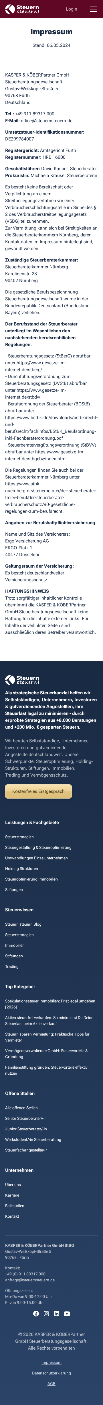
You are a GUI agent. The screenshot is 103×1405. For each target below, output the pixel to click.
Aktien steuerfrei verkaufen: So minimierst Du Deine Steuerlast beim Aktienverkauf (49, 1020)
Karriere (12, 1195)
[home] (22, 9)
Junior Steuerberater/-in (26, 1129)
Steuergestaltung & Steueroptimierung (38, 847)
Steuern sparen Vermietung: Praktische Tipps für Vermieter (47, 1037)
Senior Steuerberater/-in (26, 1118)
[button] (92, 9)
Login (71, 9)
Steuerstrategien (19, 837)
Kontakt (12, 1216)
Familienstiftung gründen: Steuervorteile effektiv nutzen (46, 1070)
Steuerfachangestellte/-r (26, 1150)
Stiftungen (14, 889)
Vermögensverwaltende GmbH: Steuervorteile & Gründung (46, 1053)
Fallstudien (14, 1205)
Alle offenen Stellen (21, 1107)
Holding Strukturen (21, 868)
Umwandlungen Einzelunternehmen (36, 858)
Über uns (13, 1184)
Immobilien (15, 945)
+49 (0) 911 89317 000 (25, 1274)
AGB (51, 1383)
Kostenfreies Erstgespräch (38, 791)
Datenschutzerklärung (51, 1373)
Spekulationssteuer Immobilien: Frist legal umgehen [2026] (50, 1004)
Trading (12, 966)
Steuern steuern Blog (23, 924)
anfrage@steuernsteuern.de (30, 1280)
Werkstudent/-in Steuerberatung (33, 1139)
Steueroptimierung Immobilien (31, 879)
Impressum (51, 1362)
